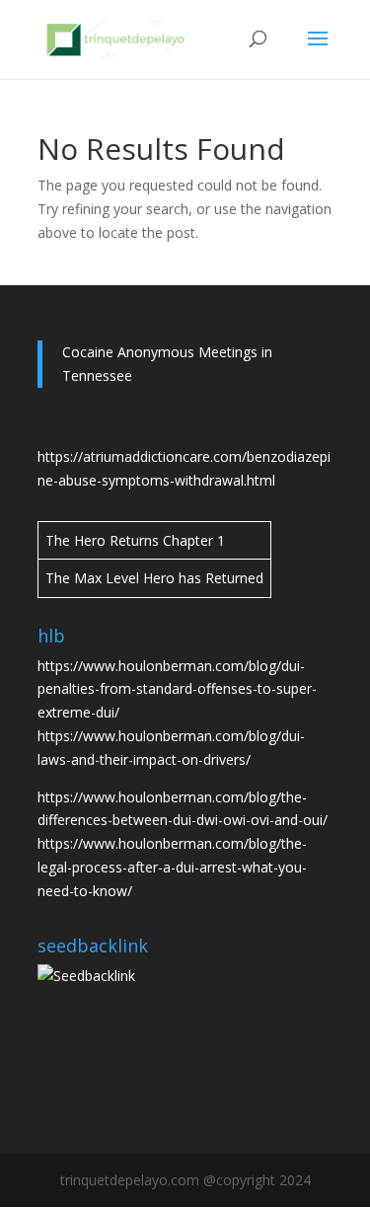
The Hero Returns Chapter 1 (135, 540)
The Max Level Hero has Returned (154, 577)
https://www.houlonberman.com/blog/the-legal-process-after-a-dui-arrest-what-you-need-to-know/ (172, 867)
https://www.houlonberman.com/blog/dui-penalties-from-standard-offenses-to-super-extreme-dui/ (177, 689)
